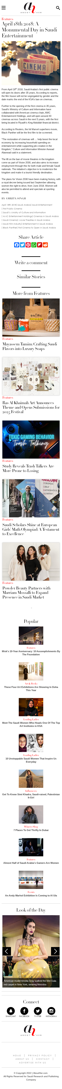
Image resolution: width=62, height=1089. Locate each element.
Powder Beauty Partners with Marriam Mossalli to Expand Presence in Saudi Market (26, 593)
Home (17, 1055)
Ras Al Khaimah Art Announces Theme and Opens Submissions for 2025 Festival (31, 407)
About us (22, 1059)
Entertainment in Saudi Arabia (38, 224)
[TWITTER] (38, 1011)
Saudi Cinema (10, 220)
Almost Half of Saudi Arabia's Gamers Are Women (31, 863)
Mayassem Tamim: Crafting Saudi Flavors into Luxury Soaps (29, 346)
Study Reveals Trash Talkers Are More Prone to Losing (28, 468)
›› (31, 607)
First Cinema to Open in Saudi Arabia (37, 228)
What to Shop (31, 826)
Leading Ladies (31, 719)
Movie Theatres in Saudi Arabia (34, 220)
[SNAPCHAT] (11, 1011)
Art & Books (31, 683)
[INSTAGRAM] (51, 1011)
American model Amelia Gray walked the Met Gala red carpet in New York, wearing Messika (30, 982)
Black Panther (10, 228)
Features (7, 339)
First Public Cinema (12, 209)
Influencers (31, 791)
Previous (6, 951)
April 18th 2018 (9, 205)
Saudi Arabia (24, 205)
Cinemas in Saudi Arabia (46, 216)
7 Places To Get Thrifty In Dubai (31, 830)
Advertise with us (32, 1062)
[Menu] (4, 7)
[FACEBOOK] (24, 1011)
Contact (43, 1059)
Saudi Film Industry (12, 224)
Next (55, 951)
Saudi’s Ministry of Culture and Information (24, 212)
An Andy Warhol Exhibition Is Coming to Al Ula (31, 895)
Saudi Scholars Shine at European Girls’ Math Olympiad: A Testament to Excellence (30, 529)
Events (31, 892)
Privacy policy (40, 1055)
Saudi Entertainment (42, 205)
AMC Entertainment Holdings (17, 216)
